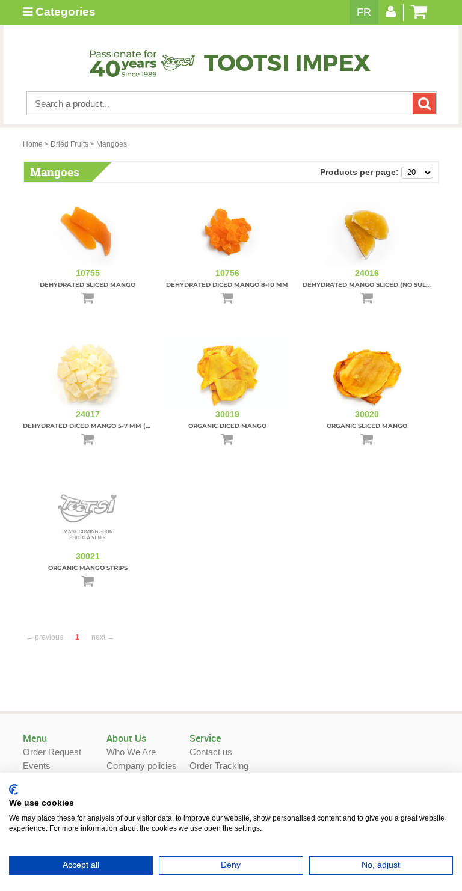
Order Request (52, 752)
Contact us (210, 752)
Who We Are (131, 752)
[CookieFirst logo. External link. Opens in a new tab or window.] (13, 789)
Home (33, 144)
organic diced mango (227, 426)
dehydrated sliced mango (87, 285)
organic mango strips (88, 568)
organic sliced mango (367, 426)
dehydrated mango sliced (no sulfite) (372, 285)
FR (364, 12)
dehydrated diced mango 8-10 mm (227, 285)
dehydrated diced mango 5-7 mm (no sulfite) (104, 426)
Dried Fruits (69, 144)
